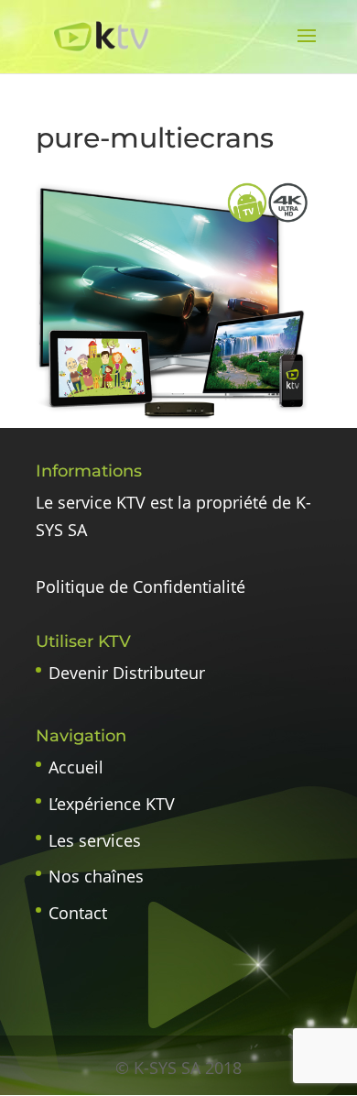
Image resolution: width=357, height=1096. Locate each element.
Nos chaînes (96, 876)
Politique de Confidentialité (140, 586)
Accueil (76, 767)
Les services (95, 840)
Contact (78, 913)
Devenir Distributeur (127, 673)
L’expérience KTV (112, 804)
